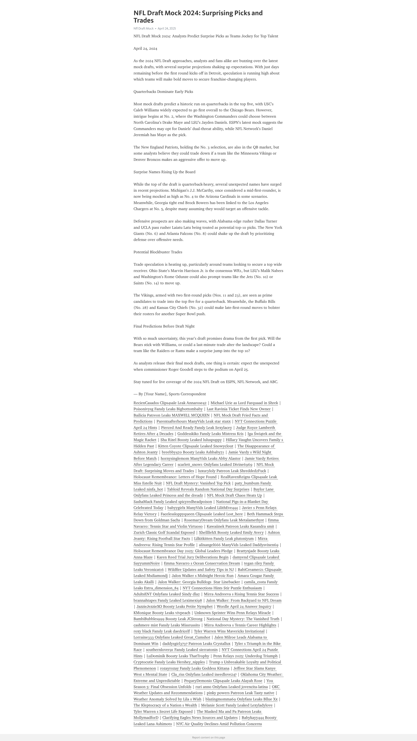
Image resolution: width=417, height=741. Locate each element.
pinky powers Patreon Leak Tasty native (240, 692)
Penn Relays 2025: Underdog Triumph (245, 656)
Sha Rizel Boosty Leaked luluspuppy (191, 439)
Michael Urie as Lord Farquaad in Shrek (244, 402)
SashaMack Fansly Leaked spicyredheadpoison (173, 501)
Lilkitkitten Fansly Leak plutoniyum (224, 538)
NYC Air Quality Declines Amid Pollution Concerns (219, 723)
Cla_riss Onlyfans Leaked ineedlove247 (204, 674)
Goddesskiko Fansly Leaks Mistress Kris (210, 433)
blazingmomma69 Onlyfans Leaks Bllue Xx (241, 699)
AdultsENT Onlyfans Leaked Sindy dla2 (167, 594)
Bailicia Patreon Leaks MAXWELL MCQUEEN (172, 415)
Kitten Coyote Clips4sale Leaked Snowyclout (195, 446)
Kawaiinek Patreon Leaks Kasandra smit (240, 526)
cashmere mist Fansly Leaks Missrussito (167, 625)
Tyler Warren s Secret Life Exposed (163, 711)
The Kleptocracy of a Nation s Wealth (165, 705)
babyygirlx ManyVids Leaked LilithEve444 (202, 507)
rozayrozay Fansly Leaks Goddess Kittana (194, 668)
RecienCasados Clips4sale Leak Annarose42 (170, 402)
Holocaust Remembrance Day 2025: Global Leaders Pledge (183, 550)
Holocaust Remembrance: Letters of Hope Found (175, 476)
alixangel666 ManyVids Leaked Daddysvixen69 (238, 544)
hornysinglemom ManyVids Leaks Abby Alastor (201, 458)
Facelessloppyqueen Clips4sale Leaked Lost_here (202, 514)
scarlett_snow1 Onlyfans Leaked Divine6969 (215, 464)
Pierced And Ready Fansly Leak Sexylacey (196, 427)
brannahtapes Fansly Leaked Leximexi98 (168, 600)
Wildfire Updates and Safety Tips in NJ (201, 569)
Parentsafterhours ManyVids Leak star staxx (194, 421)
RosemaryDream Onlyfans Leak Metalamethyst (224, 520)
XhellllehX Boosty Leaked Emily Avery (231, 532)
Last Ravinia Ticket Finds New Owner (239, 409)
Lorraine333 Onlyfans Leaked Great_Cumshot (172, 637)
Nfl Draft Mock (144, 28)
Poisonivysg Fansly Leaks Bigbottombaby (168, 409)
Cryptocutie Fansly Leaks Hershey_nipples (169, 662)
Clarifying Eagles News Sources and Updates (200, 717)
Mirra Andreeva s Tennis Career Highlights (240, 625)
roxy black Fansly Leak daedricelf (162, 631)
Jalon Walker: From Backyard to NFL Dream (243, 600)
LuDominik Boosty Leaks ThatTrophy (178, 656)
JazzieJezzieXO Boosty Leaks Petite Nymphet (175, 606)
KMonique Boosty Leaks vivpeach (162, 612)
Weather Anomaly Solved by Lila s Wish (167, 699)
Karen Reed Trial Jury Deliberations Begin (192, 557)
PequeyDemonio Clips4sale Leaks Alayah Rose (223, 680)
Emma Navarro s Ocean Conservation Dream (202, 563)
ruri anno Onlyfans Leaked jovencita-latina (231, 686)
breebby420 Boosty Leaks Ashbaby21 (193, 452)
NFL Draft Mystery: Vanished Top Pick (198, 483)
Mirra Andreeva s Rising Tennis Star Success (241, 594)
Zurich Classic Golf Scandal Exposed (164, 532)
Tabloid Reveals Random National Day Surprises (208, 489)
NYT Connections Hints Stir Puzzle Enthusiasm (222, 588)
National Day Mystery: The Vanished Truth (243, 618)
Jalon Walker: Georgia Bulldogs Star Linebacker (199, 582)
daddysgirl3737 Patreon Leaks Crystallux (196, 643)
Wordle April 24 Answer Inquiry (244, 606)
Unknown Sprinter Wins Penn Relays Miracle (232, 612)
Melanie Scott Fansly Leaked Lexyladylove (237, 705)
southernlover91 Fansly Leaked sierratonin (182, 649)
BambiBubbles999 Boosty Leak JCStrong (168, 618)
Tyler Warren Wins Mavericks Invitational (229, 631)
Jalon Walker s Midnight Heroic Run (202, 575)
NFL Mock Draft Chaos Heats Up (234, 495)
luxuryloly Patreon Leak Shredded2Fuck (232, 470)
